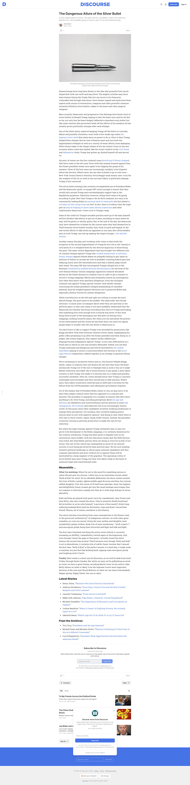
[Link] (56, 467)
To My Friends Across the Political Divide (77, 696)
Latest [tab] (66, 691)
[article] (95, 700)
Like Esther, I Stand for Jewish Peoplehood (102, 598)
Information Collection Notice (94, 747)
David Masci (67, 24)
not (119, 253)
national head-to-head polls (100, 201)
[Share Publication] (166, 4)
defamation (68, 152)
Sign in (183, 4)
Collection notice (110, 771)
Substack (85, 781)
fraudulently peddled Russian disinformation (89, 268)
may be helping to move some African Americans (89, 207)
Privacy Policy (110, 747)
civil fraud (124, 149)
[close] (114, 710)
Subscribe (173, 4)
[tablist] (64, 691)
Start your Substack (90, 776)
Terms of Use (104, 745)
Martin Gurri (71, 701)
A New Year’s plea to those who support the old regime (77, 699)
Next (125, 683)
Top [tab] (61, 691)
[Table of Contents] (2, 392)
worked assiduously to (107, 253)
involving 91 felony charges (116, 160)
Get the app (105, 776)
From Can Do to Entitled (94, 594)
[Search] (161, 4)
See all (63, 741)
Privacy (96, 771)
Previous (66, 683)
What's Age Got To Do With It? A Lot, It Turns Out (101, 615)
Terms (102, 771)
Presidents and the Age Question (88, 625)
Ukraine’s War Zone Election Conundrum (95, 583)
